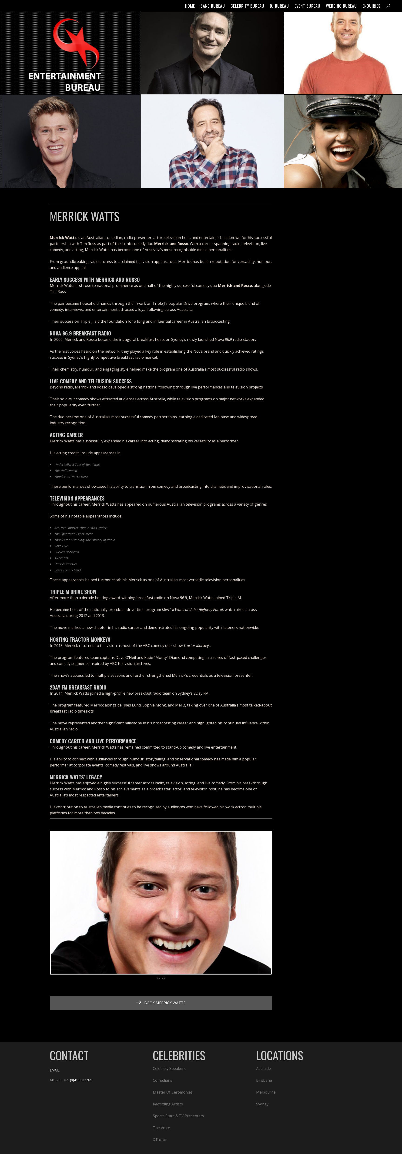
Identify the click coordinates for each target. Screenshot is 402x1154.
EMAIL (55, 1070)
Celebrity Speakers (169, 1068)
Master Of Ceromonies (173, 1092)
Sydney (262, 1104)
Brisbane (264, 1080)
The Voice (161, 1127)
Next (278, 902)
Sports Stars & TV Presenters (178, 1115)
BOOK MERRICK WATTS (164, 1002)
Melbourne (266, 1092)
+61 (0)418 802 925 (78, 1080)
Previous (43, 902)
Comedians (162, 1080)
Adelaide (263, 1068)
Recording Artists (168, 1104)
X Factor (160, 1139)
